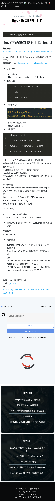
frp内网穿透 (27, 416)
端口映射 (36, 16)
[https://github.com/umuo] (2, 6)
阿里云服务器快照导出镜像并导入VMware (27, 467)
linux (28, 16)
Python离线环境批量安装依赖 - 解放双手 (27, 410)
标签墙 (21, 494)
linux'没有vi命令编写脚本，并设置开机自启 (27, 472)
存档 (29, 494)
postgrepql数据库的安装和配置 (27, 399)
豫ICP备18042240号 (27, 491)
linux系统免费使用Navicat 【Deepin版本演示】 (27, 449)
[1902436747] (5, 6)
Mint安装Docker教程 (27, 461)
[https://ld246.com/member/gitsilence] (50, 3)
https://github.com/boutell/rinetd (33, 63)
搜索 (45, 3)
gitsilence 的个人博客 (9, 3)
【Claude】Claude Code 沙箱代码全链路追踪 (27, 423)
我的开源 (39, 3)
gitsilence (13, 283)
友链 (21, 3)
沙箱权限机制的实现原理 (27, 405)
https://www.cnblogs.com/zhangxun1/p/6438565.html (27, 51)
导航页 (29, 3)
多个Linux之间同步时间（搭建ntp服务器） (27, 456)
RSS (9, 6)
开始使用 (16, 6)
